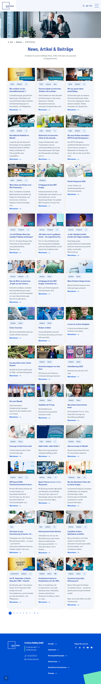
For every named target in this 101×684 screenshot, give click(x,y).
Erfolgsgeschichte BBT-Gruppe (47, 186)
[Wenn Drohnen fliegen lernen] (79, 266)
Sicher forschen (15, 328)
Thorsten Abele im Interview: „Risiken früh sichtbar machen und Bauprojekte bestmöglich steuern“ (49, 90)
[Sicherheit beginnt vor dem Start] (50, 352)
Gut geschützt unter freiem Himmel (20, 364)
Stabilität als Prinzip (46, 405)
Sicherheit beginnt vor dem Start (49, 368)
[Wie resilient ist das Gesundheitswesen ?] (21, 74)
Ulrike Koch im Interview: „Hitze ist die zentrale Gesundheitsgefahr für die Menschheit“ (48, 136)
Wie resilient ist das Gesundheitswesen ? (17, 90)
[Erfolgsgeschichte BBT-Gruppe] (50, 170)
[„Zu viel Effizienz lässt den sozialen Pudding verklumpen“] (21, 220)
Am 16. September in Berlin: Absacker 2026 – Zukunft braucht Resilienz (20, 579)
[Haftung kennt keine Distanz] (50, 517)
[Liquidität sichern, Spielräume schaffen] (79, 517)
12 (34, 613)
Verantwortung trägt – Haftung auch (76, 579)
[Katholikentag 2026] (79, 352)
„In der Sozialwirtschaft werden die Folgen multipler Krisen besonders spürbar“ (78, 235)
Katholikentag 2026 (75, 366)
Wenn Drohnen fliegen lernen (78, 281)
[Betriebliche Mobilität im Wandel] (21, 121)
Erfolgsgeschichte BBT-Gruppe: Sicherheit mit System (47, 282)
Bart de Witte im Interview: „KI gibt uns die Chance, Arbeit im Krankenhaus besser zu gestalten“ (20, 282)
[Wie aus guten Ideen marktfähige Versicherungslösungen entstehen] (79, 74)
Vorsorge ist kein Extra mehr (20, 446)
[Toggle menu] (97, 5)
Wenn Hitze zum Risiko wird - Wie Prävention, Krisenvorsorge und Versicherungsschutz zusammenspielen (20, 186)
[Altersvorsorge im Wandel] (79, 431)
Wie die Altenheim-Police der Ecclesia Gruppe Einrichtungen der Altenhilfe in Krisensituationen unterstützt (78, 483)
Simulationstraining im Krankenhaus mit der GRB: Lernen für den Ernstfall (48, 579)
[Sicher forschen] (21, 313)
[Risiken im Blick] (50, 313)
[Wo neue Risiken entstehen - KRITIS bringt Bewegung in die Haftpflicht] (79, 121)
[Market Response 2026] (79, 170)
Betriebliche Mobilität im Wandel (19, 136)
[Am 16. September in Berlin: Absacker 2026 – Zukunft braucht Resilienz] (21, 564)
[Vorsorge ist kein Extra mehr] (21, 431)
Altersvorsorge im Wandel (77, 446)
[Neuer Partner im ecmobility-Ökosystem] (50, 467)
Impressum (52, 650)
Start (11, 42)
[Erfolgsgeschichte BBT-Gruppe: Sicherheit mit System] (50, 266)
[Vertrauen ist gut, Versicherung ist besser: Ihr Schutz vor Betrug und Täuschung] (21, 517)
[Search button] (83, 6)
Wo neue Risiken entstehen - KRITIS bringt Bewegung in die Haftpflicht (79, 136)
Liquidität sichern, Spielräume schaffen (75, 533)
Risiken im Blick (44, 328)
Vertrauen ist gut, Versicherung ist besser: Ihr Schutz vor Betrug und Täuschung (20, 533)
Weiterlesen (13, 110)
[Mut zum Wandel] (21, 390)
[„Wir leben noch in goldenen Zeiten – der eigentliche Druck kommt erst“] (50, 220)
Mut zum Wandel (15, 401)
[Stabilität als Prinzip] (50, 390)
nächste (37, 613)
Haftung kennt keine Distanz (49, 532)
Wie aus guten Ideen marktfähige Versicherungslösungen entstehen (76, 90)
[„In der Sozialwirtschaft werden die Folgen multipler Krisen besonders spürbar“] (79, 220)
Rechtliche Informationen (57, 667)
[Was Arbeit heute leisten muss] (79, 390)
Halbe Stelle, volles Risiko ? (49, 446)
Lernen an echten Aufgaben (78, 324)
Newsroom (19, 42)
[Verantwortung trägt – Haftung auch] (79, 564)
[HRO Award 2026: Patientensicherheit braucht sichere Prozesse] (21, 467)
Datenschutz (52, 661)
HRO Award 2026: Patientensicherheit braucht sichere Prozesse (20, 483)
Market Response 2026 (76, 181)
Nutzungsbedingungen (56, 656)
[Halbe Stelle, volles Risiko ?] (50, 431)
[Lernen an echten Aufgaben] (79, 313)
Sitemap (51, 673)
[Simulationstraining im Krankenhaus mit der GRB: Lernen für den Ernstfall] (50, 564)
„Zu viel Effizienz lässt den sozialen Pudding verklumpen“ (21, 235)
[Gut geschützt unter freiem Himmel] (21, 352)
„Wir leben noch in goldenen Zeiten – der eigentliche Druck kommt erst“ (50, 235)
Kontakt (51, 644)
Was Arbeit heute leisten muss (77, 406)
